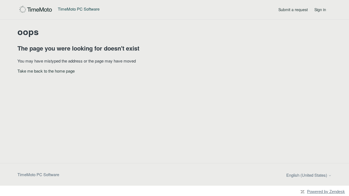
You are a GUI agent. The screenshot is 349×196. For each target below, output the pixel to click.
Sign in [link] (320, 9)
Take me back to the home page (46, 71)
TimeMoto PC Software (38, 174)
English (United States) (307, 175)
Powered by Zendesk (326, 191)
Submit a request (293, 9)
